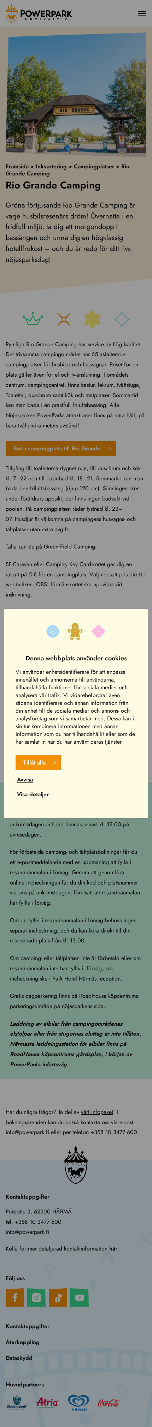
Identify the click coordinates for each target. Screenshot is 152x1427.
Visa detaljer (33, 794)
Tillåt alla (34, 763)
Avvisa (25, 779)
